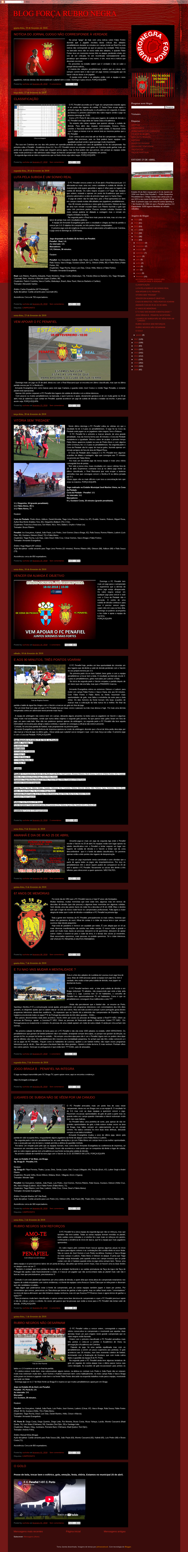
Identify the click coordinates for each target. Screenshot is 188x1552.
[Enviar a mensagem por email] (66, 84)
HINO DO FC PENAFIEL (141, 137)
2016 (136, 343)
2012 (136, 356)
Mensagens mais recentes (28, 1531)
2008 (136, 370)
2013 (136, 353)
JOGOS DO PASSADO (140, 143)
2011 (136, 359)
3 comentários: (56, 84)
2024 (136, 220)
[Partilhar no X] (71, 84)
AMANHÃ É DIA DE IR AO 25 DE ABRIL (41, 835)
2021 (136, 230)
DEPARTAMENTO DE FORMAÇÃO (145, 131)
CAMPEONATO (28, 308)
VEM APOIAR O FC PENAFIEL (35, 321)
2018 (136, 240)
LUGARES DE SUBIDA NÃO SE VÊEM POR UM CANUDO (54, 1097)
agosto (139, 256)
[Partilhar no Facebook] (74, 84)
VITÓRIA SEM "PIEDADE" (32, 420)
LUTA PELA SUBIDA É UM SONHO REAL (42, 177)
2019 (136, 237)
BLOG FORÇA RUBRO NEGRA (65, 13)
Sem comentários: (57, 162)
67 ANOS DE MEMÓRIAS (31, 893)
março (139, 273)
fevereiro (140, 276)
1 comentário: (55, 645)
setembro (140, 253)
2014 (136, 349)
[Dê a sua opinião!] (69, 84)
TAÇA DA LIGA (137, 149)
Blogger (128, 1547)
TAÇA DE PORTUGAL (140, 153)
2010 (136, 363)
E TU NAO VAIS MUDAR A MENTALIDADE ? (45, 969)
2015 (136, 346)
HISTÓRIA (135, 140)
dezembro (140, 243)
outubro (139, 249)
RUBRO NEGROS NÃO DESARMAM (39, 1323)
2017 (136, 339)
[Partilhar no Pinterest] (76, 84)
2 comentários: (56, 820)
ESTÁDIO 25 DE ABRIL (140, 134)
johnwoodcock (102, 1547)
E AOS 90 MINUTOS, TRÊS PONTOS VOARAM (47, 659)
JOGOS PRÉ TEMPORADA (142, 146)
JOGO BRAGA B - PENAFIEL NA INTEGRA (44, 1069)
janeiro (139, 335)
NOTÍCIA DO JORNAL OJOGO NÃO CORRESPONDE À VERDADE (61, 34)
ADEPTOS (135, 125)
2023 (136, 223)
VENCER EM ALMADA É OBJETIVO (39, 575)
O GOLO (20, 1466)
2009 (136, 366)
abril (138, 270)
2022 (136, 226)
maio (138, 266)
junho (138, 263)
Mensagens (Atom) (31, 1537)
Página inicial (73, 1531)
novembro (140, 246)
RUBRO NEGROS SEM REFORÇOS (39, 1226)
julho (138, 260)
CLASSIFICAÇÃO (26, 99)
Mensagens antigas (115, 1531)
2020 (136, 233)
